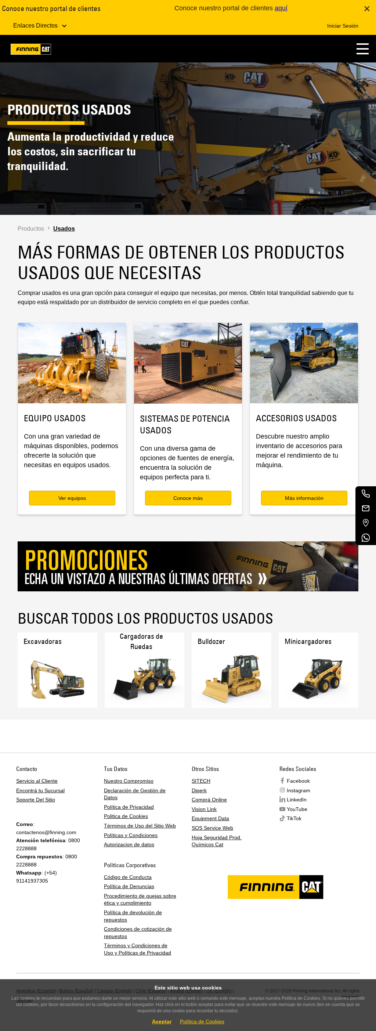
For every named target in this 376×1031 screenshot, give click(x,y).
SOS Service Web (212, 828)
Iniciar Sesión (342, 26)
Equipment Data (210, 818)
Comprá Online (209, 800)
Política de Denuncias (129, 886)
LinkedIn (297, 800)
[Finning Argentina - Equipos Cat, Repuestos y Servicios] (31, 50)
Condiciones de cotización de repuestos (138, 932)
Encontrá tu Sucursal (40, 790)
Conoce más (188, 498)
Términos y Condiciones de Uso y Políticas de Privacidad (137, 949)
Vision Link (204, 809)
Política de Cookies (202, 1021)
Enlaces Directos (36, 25)
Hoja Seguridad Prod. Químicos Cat (217, 841)
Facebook (298, 781)
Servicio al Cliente (37, 781)
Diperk (199, 790)
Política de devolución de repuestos (133, 916)
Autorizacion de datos (129, 844)
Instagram (298, 790)
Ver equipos (72, 498)
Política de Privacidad (129, 807)
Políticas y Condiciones (131, 835)
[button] (362, 48)
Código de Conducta (128, 877)
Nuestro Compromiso (128, 781)
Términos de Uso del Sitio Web (140, 826)
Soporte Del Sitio (35, 800)
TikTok (294, 818)
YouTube (297, 809)
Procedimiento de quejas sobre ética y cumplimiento (140, 899)
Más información (304, 498)
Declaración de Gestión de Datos (135, 794)
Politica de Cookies (126, 816)
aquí (281, 8)
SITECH (201, 781)
